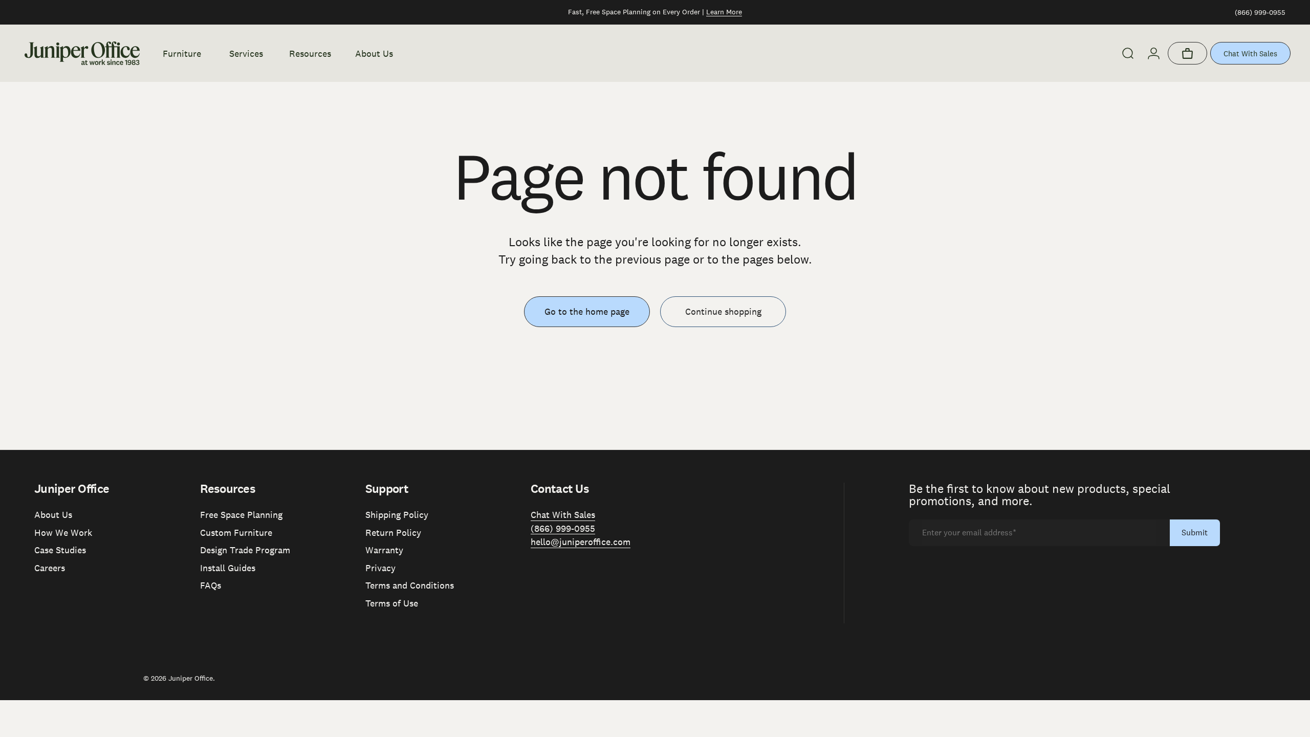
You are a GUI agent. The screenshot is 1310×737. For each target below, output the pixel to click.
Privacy (380, 568)
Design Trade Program (245, 550)
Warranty (384, 550)
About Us (53, 515)
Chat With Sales (1250, 53)
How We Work (63, 532)
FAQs (210, 585)
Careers (49, 568)
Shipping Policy (396, 515)
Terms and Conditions (409, 585)
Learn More (724, 11)
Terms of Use (391, 603)
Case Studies (60, 550)
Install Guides (227, 568)
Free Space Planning (241, 515)
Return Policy (393, 532)
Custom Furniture (236, 532)
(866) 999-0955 (1260, 12)
